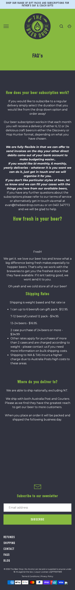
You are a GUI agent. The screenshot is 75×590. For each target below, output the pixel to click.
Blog (6, 560)
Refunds (9, 537)
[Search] (61, 26)
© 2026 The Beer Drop (13, 569)
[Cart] (69, 26)
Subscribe (37, 519)
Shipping (9, 543)
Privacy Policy (47, 576)
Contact (8, 549)
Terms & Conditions (30, 576)
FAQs (6, 555)
